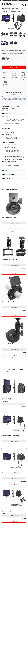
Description (6, 113)
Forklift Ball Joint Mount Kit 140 (9, 259)
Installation (6, 178)
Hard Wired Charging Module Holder (11, 510)
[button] (1, 448)
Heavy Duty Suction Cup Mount (9, 217)
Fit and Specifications (9, 174)
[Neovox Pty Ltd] (8, 4)
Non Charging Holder (7, 398)
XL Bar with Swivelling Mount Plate (10, 301)
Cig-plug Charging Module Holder (10, 435)
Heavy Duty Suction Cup (8, 343)
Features (5, 170)
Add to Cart (14, 67)
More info (14, 228)
